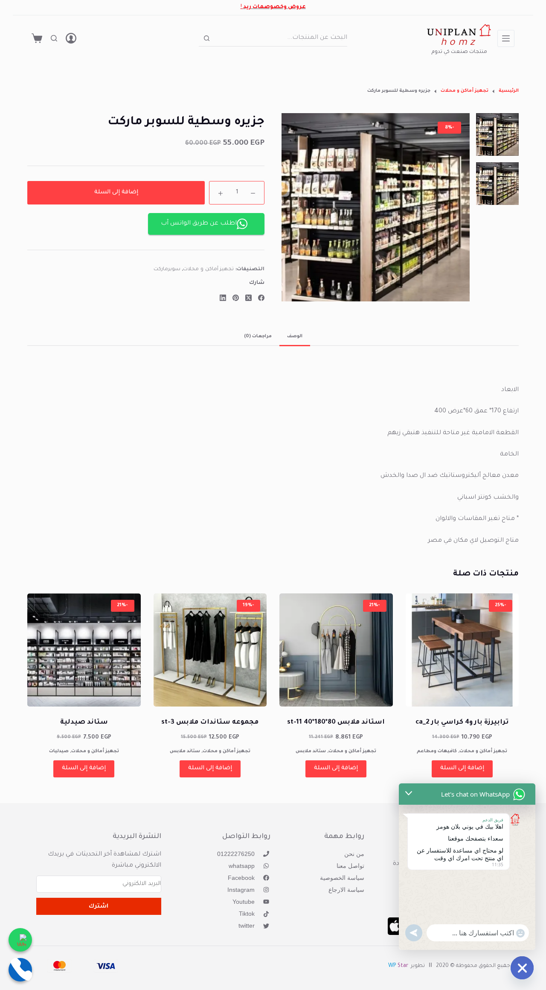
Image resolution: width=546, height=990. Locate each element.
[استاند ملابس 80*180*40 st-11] (336, 650)
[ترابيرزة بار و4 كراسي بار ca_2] (462, 650)
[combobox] (281, 38)
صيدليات (59, 751)
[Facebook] (261, 298)
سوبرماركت (167, 269)
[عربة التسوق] (37, 38)
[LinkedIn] (223, 298)
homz (459, 43)
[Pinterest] (235, 298)
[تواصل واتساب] (20, 940)
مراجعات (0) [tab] (258, 336)
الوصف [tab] (294, 336)
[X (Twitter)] (248, 298)
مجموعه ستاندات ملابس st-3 (209, 722)
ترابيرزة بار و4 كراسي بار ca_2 (461, 722)
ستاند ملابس (311, 751)
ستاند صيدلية (84, 722)
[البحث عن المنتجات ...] (54, 38)
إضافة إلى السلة (116, 192)
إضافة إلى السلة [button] (462, 768)
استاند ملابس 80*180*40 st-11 (336, 722)
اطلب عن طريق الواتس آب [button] (199, 223)
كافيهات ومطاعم (437, 751)
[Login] (71, 38)
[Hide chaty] (522, 967)
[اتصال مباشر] (20, 969)
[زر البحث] (207, 38)
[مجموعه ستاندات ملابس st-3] (210, 650)
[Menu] (505, 38)
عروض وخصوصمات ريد (274, 7)
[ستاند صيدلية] (84, 650)
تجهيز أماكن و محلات (208, 269)
